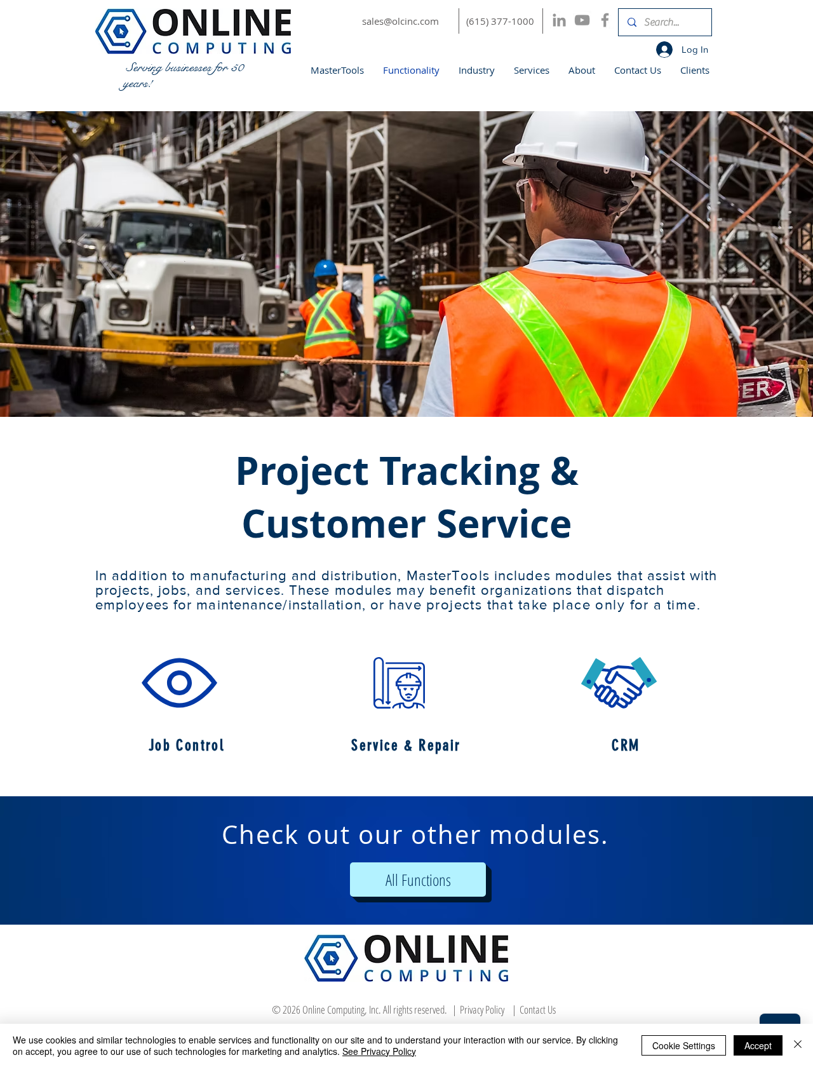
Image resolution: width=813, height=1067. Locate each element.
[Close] (797, 1045)
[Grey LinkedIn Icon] (559, 20)
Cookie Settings (683, 1045)
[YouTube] (582, 20)
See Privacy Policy (379, 1051)
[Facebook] (605, 20)
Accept (758, 1045)
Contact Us (538, 1009)
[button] (179, 683)
